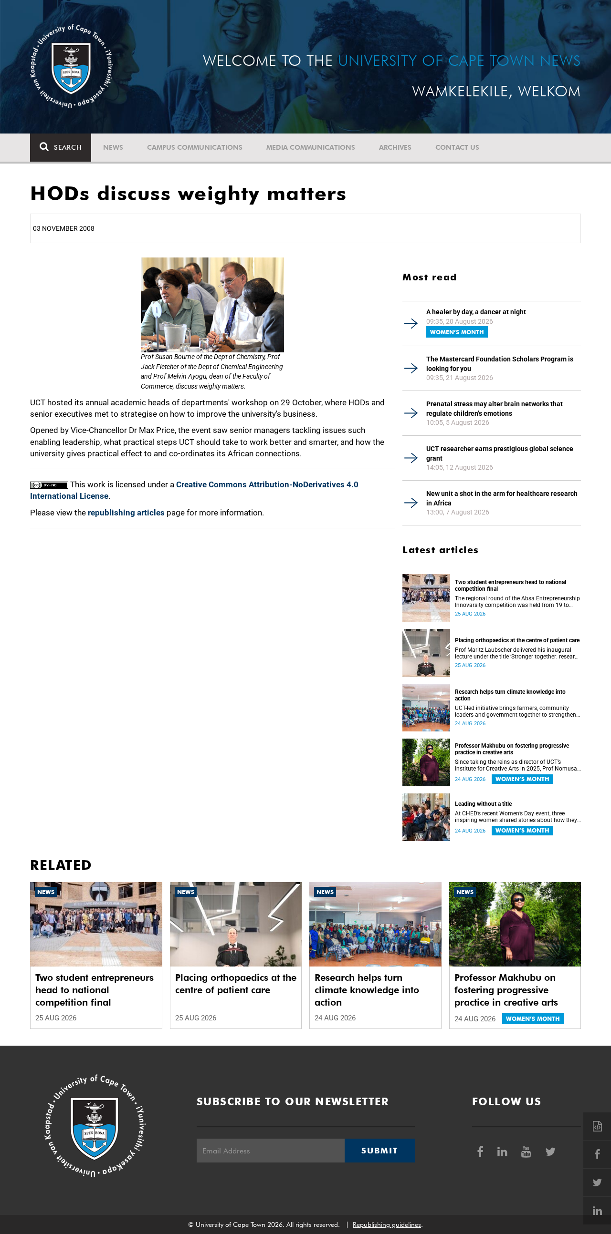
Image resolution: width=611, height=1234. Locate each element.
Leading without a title (483, 804)
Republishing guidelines (387, 1224)
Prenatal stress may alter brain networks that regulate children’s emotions (494, 408)
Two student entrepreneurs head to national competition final (510, 585)
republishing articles (126, 512)
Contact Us (457, 147)
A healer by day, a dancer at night (476, 312)
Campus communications (194, 147)
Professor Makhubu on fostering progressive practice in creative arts (512, 749)
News (113, 147)
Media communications (310, 147)
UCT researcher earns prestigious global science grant (499, 453)
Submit (379, 1150)
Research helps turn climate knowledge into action (510, 695)
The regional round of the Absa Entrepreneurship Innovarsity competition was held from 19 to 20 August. (517, 601)
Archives (395, 147)
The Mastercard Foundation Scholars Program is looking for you (499, 363)
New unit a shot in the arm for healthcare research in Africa (502, 498)
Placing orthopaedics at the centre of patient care (517, 640)
